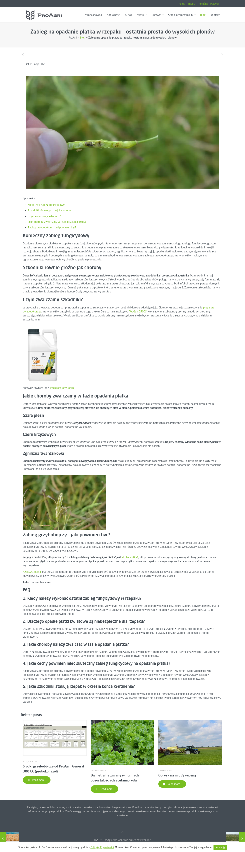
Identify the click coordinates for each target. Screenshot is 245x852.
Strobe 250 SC (130, 557)
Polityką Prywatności (102, 847)
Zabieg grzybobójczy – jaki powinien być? (52, 227)
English (192, 3)
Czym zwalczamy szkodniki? (44, 216)
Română (203, 3)
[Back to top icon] (122, 831)
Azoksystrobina (32, 571)
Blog (82, 37)
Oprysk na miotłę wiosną (177, 775)
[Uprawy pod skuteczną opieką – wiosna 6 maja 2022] (9, 838)
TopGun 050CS (138, 311)
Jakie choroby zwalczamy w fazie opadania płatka (57, 221)
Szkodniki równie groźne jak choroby (49, 210)
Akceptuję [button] (220, 847)
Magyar (214, 3)
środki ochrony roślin (62, 387)
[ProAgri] (44, 14)
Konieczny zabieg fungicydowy (46, 204)
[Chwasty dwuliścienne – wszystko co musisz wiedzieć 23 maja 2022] (235, 838)
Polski (181, 3)
